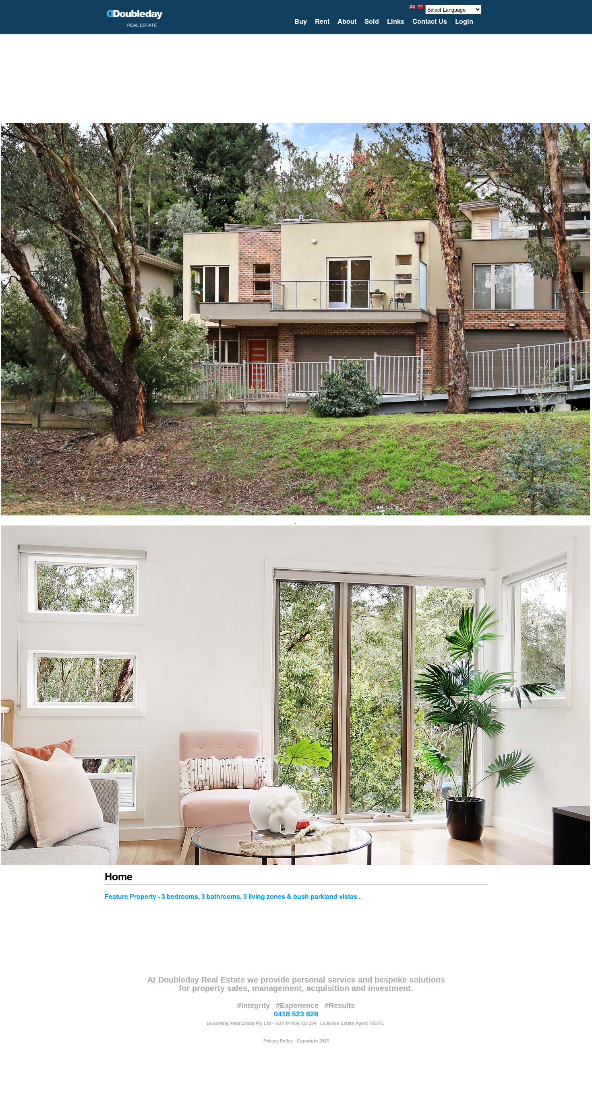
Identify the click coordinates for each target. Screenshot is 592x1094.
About (346, 21)
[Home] (135, 18)
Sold (371, 21)
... (359, 896)
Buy (300, 21)
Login (464, 21)
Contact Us (429, 21)
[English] (412, 9)
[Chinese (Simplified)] (420, 9)
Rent (322, 21)
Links (395, 21)
